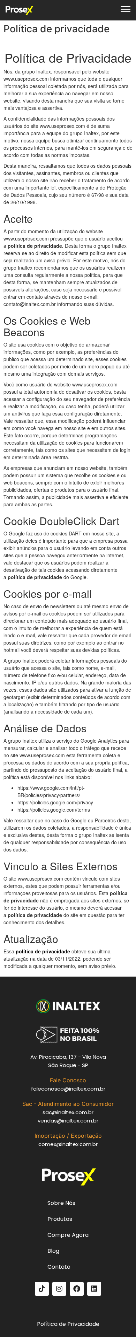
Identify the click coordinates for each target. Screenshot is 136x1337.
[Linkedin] (94, 1289)
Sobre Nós (61, 1203)
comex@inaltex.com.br (68, 1144)
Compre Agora (68, 1235)
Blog (53, 1251)
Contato (58, 1267)
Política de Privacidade (68, 1324)
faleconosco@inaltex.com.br (68, 1088)
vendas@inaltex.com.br (68, 1120)
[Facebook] (77, 1289)
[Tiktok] (42, 1289)
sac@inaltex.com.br (68, 1112)
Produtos (59, 1219)
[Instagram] (59, 1289)
